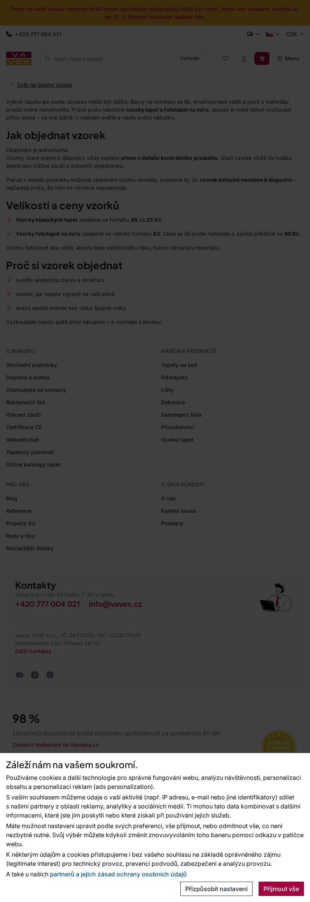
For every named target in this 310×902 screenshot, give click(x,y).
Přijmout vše (281, 889)
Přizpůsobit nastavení (216, 889)
